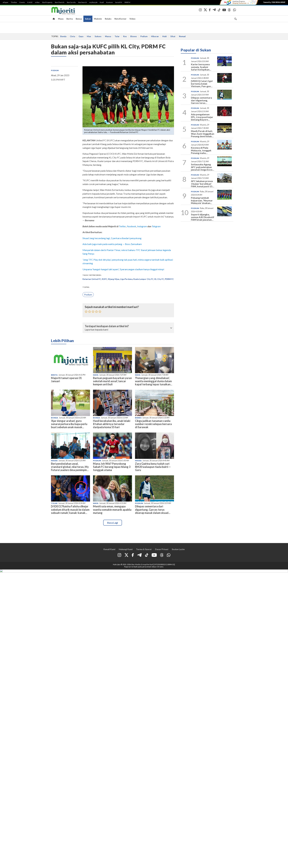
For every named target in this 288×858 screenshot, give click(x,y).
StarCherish (59, 2)
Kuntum (109, 2)
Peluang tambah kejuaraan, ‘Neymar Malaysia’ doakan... (202, 200)
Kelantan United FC (91, 279)
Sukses (98, 36)
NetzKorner (120, 18)
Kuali (102, 2)
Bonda (63, 36)
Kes (125, 36)
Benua (79, 18)
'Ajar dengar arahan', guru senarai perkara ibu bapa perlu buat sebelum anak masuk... (69, 424)
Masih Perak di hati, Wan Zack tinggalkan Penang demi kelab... (202, 134)
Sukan (88, 18)
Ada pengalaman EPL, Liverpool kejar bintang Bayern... (202, 117)
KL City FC (159, 279)
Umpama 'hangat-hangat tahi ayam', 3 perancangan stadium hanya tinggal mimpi (123, 269)
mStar (37, 2)
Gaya (81, 36)
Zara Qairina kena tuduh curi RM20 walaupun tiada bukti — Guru (153, 467)
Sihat (172, 36)
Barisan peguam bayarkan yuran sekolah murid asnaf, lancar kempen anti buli (112, 381)
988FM (127, 2)
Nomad (182, 36)
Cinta (72, 36)
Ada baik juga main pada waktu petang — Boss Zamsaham (112, 244)
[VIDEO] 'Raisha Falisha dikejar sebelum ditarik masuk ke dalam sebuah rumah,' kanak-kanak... (70, 509)
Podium (143, 36)
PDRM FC (169, 279)
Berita (69, 18)
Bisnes (133, 36)
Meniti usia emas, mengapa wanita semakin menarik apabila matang (112, 509)
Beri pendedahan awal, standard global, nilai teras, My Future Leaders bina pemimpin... (70, 467)
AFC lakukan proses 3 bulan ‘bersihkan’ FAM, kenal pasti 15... (202, 184)
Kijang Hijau (113, 279)
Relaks (108, 18)
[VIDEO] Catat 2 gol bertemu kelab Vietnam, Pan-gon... (202, 84)
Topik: (86, 287)
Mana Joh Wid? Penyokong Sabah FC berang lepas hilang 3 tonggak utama (111, 467)
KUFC (104, 279)
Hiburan (155, 36)
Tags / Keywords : (92, 275)
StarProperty (47, 2)
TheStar (14, 2)
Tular (117, 36)
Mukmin (98, 18)
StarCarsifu (71, 2)
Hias (89, 36)
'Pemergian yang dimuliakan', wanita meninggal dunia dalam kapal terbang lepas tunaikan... (153, 381)
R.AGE (30, 2)
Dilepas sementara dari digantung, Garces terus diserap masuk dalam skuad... (152, 509)
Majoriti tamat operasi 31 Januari (66, 379)
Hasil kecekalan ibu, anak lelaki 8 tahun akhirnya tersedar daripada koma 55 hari (111, 424)
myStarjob (93, 2)
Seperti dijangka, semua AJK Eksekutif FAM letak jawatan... (202, 217)
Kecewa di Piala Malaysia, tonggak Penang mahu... (201, 150)
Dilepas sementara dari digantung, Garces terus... (201, 100)
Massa (108, 36)
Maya (60, 18)
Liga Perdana (126, 279)
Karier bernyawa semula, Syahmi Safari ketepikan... (201, 67)
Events (22, 2)
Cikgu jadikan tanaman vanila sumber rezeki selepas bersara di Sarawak (153, 424)
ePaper (5, 2)
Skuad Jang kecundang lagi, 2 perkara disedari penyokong (111, 238)
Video (132, 18)
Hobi (164, 36)
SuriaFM (118, 2)
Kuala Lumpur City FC (143, 279)
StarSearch (82, 2)
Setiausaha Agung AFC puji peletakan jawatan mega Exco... (202, 167)
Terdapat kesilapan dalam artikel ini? (107, 326)
